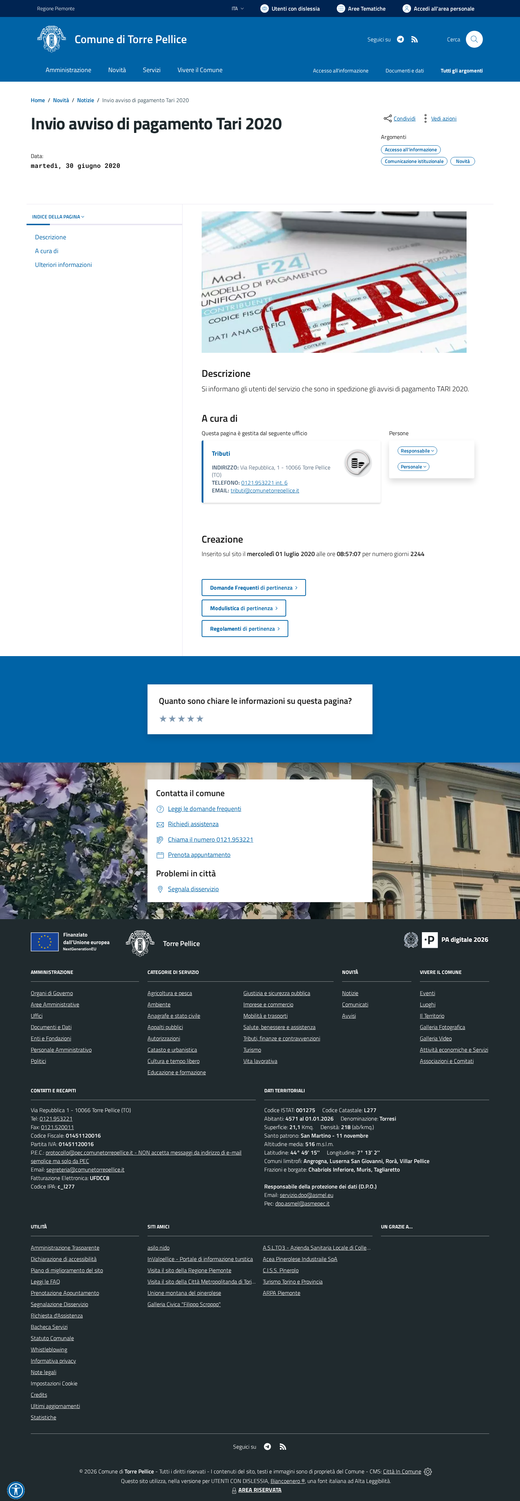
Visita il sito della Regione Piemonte (189, 1270)
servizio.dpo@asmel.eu (306, 1195)
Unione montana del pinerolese (184, 1293)
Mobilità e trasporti (265, 1015)
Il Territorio (432, 1015)
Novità (61, 100)
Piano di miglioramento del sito (67, 1270)
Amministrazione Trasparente (65, 1247)
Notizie (85, 100)
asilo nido (158, 1247)
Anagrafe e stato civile (174, 1015)
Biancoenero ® (288, 1481)
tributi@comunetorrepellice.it (265, 490)
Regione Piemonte (56, 8)
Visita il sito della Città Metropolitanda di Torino (203, 1281)
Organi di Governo (52, 993)
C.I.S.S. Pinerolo (281, 1270)
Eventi (427, 993)
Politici (38, 1061)
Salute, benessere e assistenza (279, 1027)
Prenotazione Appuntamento (65, 1293)
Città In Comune (402, 1471)
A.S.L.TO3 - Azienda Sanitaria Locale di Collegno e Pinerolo (331, 1247)
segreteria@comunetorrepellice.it (85, 1169)
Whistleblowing (49, 1349)
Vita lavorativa (260, 1061)
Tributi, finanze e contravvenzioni (281, 1038)
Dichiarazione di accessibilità (64, 1259)
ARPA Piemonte (281, 1293)
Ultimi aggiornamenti (55, 1406)
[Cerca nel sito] (474, 39)
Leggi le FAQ (45, 1281)
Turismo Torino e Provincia (293, 1281)
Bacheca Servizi (49, 1326)
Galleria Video (436, 1038)
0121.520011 (57, 1127)
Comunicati (355, 1004)
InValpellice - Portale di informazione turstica (200, 1259)
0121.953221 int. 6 (264, 482)
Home (38, 100)
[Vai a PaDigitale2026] (446, 939)
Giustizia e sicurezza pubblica (276, 993)
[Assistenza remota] (428, 1471)
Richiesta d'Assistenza (57, 1315)
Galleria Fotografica (442, 1027)
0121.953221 (56, 1118)
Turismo (252, 1049)
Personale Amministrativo (61, 1049)
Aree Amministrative (55, 1004)
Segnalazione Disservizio (59, 1304)
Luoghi (427, 1004)
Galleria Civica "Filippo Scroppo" (184, 1304)
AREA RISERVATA (260, 1489)
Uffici (36, 1015)
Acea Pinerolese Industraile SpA (300, 1259)
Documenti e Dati (51, 1027)
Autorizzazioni (164, 1038)
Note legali (43, 1372)
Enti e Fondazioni (51, 1038)
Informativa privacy (53, 1360)
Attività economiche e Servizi (454, 1049)
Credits (39, 1394)
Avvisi (349, 1015)
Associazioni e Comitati (447, 1061)
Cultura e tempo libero (174, 1061)
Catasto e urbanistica (172, 1049)
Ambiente (159, 1004)
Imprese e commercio (268, 1004)
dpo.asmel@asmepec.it (302, 1203)
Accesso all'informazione (341, 70)
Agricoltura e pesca (170, 993)
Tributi (221, 453)
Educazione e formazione (177, 1072)
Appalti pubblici (165, 1027)
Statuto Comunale (52, 1338)
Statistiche (43, 1417)
